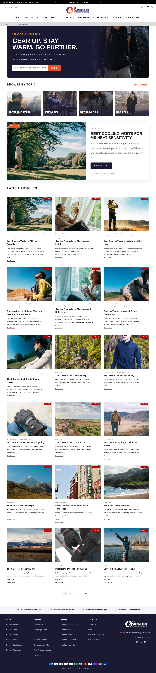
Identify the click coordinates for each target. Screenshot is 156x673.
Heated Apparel (50, 18)
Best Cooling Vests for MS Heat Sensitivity (116, 135)
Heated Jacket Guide (70, 624)
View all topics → (141, 85)
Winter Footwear (86, 18)
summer (81, 236)
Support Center (40, 640)
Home (8, 24)
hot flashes (79, 233)
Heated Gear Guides (122, 372)
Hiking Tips (59, 372)
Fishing (106, 566)
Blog (90, 630)
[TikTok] (149, 642)
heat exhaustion (27, 306)
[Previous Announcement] (55, 2)
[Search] (152, 7)
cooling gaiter (34, 371)
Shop (17, 18)
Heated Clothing (109, 372)
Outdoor (117, 18)
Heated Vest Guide (69, 630)
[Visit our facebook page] (4, 2)
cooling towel (69, 233)
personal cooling (37, 236)
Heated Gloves (67, 18)
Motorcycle (103, 18)
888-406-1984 (144, 637)
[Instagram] (141, 642)
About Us (92, 624)
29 (86, 593)
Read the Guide (101, 166)
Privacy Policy (94, 640)
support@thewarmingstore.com (27, 2)
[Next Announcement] (100, 2)
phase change (11, 238)
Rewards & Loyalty (41, 645)
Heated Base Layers (14, 645)
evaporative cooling (130, 233)
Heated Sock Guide (69, 640)
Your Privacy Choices (42, 650)
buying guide (11, 233)
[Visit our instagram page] (7, 2)
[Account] (142, 7)
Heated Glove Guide (69, 635)
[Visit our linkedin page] (9, 2)
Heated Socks (12, 640)
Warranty (38, 655)
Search (54, 68)
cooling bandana (22, 371)
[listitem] (78, 2)
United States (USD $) (12, 7)
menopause (89, 233)
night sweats (60, 236)
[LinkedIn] (145, 642)
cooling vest (35, 233)
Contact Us (38, 624)
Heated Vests (12, 630)
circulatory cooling (23, 233)
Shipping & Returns (41, 630)
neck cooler (87, 304)
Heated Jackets (13, 624)
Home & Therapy (132, 18)
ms (16, 236)
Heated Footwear (31, 18)
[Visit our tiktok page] (12, 2)
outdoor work (113, 236)
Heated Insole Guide (69, 645)
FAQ (35, 635)
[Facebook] (137, 642)
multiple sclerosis (24, 236)
